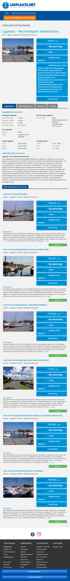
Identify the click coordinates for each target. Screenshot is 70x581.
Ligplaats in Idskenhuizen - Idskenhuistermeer (25, 305)
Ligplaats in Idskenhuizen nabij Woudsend (23, 471)
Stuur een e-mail (35, 571)
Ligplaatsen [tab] (9, 106)
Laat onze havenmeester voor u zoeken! (19, 18)
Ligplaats (8, 25)
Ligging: (40, 52)
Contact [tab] (52, 106)
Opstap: (40, 58)
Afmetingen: (42, 41)
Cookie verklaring (26, 562)
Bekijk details (58, 245)
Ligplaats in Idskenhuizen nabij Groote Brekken (26, 360)
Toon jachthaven (34, 577)
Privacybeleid (24, 564)
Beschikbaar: (42, 99)
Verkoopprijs (42, 47)
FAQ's (22, 567)
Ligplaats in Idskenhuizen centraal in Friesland (26, 249)
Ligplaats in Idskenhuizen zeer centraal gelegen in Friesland (32, 415)
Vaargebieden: (42, 65)
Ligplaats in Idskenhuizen (15, 194)
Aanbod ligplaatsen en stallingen (23, 13)
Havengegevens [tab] (26, 106)
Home (7, 13)
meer (47, 241)
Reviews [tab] (41, 106)
